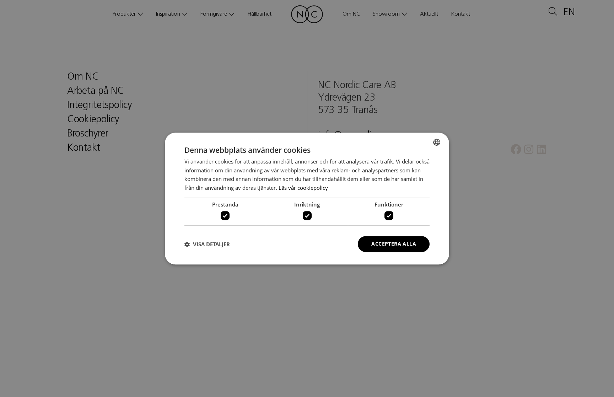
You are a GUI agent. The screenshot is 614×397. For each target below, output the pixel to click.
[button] (207, 244)
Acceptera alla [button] (393, 244)
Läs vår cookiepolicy (303, 187)
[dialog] (307, 198)
